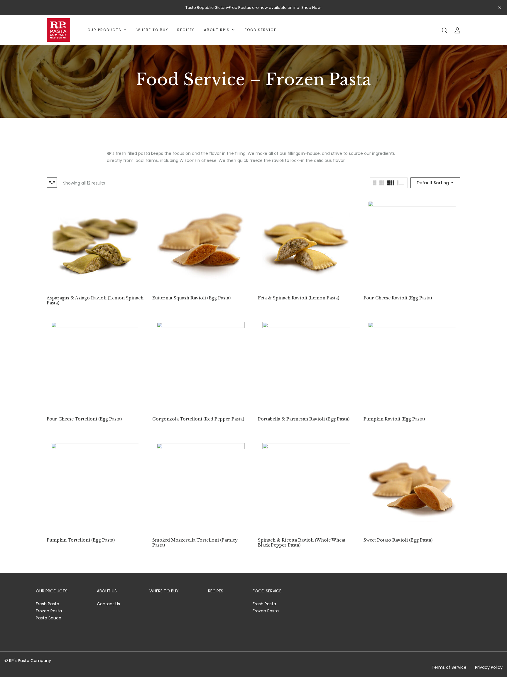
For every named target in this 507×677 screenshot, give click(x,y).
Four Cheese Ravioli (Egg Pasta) (398, 298)
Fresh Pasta (47, 604)
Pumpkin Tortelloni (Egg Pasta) (81, 540)
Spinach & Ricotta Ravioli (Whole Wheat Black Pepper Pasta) (301, 543)
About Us (107, 591)
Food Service (267, 591)
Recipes (215, 591)
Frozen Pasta (49, 611)
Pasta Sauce (48, 618)
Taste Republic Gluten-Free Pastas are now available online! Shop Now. (253, 7)
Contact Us (108, 604)
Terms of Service (449, 667)
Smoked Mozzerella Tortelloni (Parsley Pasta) (195, 543)
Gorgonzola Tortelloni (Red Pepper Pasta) (198, 419)
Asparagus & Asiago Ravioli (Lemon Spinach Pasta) (95, 301)
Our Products (51, 591)
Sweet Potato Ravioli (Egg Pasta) (398, 540)
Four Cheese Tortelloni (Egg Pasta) (84, 419)
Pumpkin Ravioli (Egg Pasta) (394, 419)
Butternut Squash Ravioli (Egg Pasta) (191, 298)
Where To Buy (164, 591)
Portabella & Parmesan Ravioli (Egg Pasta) (303, 419)
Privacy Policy (489, 667)
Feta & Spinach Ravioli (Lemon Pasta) (298, 298)
